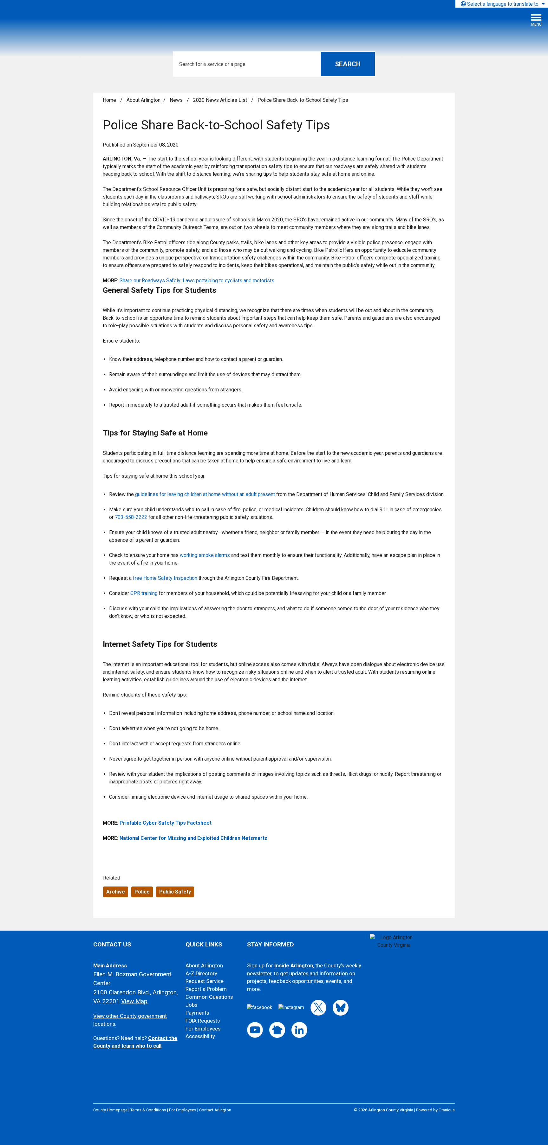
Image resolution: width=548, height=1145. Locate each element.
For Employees (203, 1029)
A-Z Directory (201, 974)
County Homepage (110, 1110)
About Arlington (143, 100)
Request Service (205, 981)
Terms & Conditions (148, 1110)
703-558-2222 (131, 517)
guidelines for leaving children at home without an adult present (205, 494)
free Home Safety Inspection (166, 578)
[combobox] (501, 4)
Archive (115, 892)
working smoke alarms (205, 555)
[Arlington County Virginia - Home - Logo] (52, 22)
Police (142, 892)
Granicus (447, 1110)
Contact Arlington (215, 1110)
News (177, 100)
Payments (197, 1013)
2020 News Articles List (220, 100)
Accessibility (200, 1036)
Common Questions (209, 997)
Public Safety (175, 892)
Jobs (191, 1005)
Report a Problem (206, 989)
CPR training (144, 593)
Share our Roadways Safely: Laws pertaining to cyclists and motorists (197, 281)
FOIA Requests (203, 1021)
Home (109, 100)
